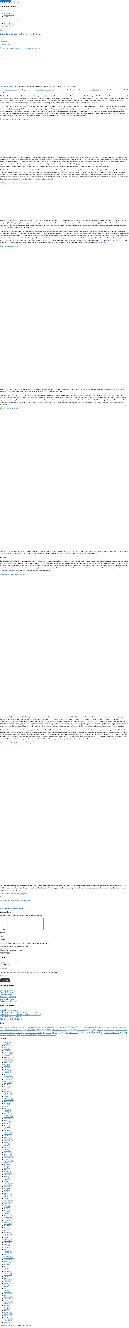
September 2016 (9, 1222)
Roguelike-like (38, 1033)
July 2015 (7, 1246)
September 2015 (9, 1242)
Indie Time (72, 1030)
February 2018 (8, 1195)
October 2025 (8, 1059)
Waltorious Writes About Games (9, 2)
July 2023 (7, 1103)
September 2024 (9, 1081)
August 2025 (8, 1062)
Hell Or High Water (31, 1030)
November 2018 (9, 1183)
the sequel (69, 553)
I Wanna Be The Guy (51, 159)
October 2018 (8, 1185)
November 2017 (9, 1200)
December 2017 (8, 1198)
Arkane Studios (17, 1027)
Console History (6, 992)
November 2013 (9, 1278)
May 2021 (7, 1147)
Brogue (48, 1027)
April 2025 (7, 1069)
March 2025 (7, 1071)
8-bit (29, 106)
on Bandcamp (102, 888)
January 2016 (8, 1236)
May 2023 (7, 1106)
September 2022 (9, 1120)
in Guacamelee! (122, 389)
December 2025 (8, 1055)
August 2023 (8, 1101)
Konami (105, 1030)
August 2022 (8, 1122)
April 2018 (7, 1193)
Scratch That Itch (9, 15)
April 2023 (7, 1108)
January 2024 (8, 1095)
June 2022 (7, 1125)
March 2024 (7, 1091)
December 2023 (8, 1096)
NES (116, 1030)
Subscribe (5, 980)
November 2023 (9, 1098)
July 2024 (7, 1084)
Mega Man (73, 113)
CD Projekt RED (62, 1027)
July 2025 (7, 1064)
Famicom (59, 106)
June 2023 (7, 1105)
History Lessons (14, 109)
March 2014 (7, 1271)
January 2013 (8, 1295)
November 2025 (9, 1057)
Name (2, 932)
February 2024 (8, 1093)
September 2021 (9, 1140)
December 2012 (8, 1297)
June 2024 (7, 1086)
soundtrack (11, 561)
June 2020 (7, 1166)
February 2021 (8, 1152)
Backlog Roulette (7, 999)
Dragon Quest (57, 109)
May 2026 (7, 1047)
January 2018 (8, 1196)
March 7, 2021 (6, 44)
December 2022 (8, 1115)
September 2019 (9, 1176)
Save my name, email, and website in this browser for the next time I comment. (25, 943)
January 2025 (8, 1074)
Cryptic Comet (86, 1027)
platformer (41, 96)
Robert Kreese (42, 561)
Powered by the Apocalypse (17, 1033)
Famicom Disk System (16, 1030)
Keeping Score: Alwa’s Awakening (20, 34)
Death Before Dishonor (9, 1010)
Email (2, 936)
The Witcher (34, 1035)
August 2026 (8, 1042)
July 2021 (7, 1144)
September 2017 (9, 1203)
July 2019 (7, 1178)
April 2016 (7, 1230)
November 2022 (9, 1117)
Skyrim (106, 1033)
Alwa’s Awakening (11, 90)
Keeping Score (8, 86)
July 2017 (7, 1207)
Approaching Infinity (8, 1027)
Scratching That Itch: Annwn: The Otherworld (15, 900)
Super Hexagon (23, 888)
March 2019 (7, 1179)
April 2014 (7, 1270)
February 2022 (8, 1132)
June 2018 (7, 1190)
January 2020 (8, 1173)
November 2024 (9, 1078)
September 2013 (9, 1281)
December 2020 (8, 1156)
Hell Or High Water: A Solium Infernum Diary (18, 1012)
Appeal (1, 1027)
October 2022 (8, 1118)
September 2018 (9, 1186)
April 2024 (7, 1089)
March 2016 (7, 1232)
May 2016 (7, 1229)
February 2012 (8, 1314)
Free (24, 1030)
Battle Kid (55, 157)
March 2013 (7, 1292)
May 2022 (7, 1127)
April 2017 (7, 1212)
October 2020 (8, 1159)
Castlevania (42, 113)
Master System (110, 1030)
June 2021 (7, 1146)
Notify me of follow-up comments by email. (15, 946)
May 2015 (7, 1247)
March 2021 (7, 1151)
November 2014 (9, 1258)
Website (2, 939)
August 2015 (8, 1244)
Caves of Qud (53, 1027)
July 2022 (7, 1123)
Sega (102, 1033)
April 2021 (7, 1149)
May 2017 (7, 1210)
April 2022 (7, 1129)
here (14, 888)
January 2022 (8, 1134)
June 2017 (7, 1208)
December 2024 (8, 1076)
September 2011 (8, 1322)
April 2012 (7, 1310)
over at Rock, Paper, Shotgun (45, 90)
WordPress (11, 1325)
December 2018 (8, 1181)
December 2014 (8, 1256)
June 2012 (7, 1307)
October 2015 (8, 1241)
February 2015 (8, 1253)
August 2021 (8, 1142)
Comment (3, 929)
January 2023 (8, 1113)
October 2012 (8, 1300)
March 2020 (7, 1171)
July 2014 (7, 1264)
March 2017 (7, 1213)
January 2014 (8, 1275)
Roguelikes (61, 1033)
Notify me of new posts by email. (12, 950)
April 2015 (7, 1249)
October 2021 (8, 1139)
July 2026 (7, 1044)
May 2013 (7, 1288)
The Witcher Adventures (43, 1035)
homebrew (67, 157)
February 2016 (8, 1234)
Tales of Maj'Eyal (4, 1035)
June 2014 (7, 1266)
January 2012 (8, 1315)
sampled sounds (52, 721)
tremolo (114, 726)
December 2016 (8, 1217)
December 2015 (8, 1237)
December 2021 (8, 1135)
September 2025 (9, 1061)
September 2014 (9, 1261)
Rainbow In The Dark (8, 1001)
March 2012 (7, 1312)
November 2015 (9, 1239)
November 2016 (9, 1219)
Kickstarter (100, 1030)
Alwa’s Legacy (97, 90)
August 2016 (8, 1224)
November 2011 (8, 1319)
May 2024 (7, 1088)
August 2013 (8, 1283)
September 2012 (9, 1302)
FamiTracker (20, 111)
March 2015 (7, 1251)
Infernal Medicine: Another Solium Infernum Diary (20, 1014)
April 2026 (7, 1049)
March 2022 (7, 1130)
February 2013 (8, 1293)
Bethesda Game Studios (39, 1027)
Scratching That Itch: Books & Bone (11, 908)
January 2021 (8, 1154)
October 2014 (8, 1259)
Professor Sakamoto (69, 561)
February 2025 (8, 1072)
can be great (27, 172)
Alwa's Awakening (5, 894)
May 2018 (7, 1191)
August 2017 (8, 1205)
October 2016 (8, 1220)
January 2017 (8, 1215)
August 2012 (8, 1303)
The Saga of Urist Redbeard (11, 1019)
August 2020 (8, 1162)
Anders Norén (26, 1325)
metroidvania (34, 96)
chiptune (2, 111)
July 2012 (7, 1305)
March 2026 (7, 1050)
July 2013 (7, 1285)
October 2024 (8, 1079)
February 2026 (8, 1052)
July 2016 (7, 1225)
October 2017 (8, 1202)
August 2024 (8, 1083)
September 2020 (9, 1161)
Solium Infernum (113, 1033)
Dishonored (107, 1027)
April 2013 (7, 1290)
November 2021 (9, 1137)
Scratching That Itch (8, 997)
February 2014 (8, 1273)
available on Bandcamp (7, 563)
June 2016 (7, 1227)
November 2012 (9, 1298)
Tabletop (123, 1032)
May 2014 (7, 1268)
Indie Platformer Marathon (10, 1017)
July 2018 (7, 1188)
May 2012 (7, 1309)
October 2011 (8, 1320)
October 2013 (8, 1280)
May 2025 (7, 1067)
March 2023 (7, 1110)
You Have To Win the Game (62, 115)
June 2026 (7, 1045)
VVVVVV (122, 885)
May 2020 (7, 1168)
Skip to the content (5, 1)
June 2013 (7, 1287)
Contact (6, 16)
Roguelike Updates (72, 1033)
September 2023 (9, 1100)
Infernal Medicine (81, 1030)
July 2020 (7, 1164)
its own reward (102, 242)
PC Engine (7, 1033)
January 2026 (8, 1054)
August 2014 (8, 1263)
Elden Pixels (85, 553)
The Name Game (12, 1035)
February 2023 (8, 1112)
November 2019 (9, 1174)
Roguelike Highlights (50, 1033)
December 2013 (8, 1276)
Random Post (8, 13)
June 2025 (7, 1066)
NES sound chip (79, 717)
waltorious (5, 41)
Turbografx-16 (52, 1035)
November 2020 (9, 1157)
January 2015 (8, 1254)
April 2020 (7, 1169)
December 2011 (8, 1317)
